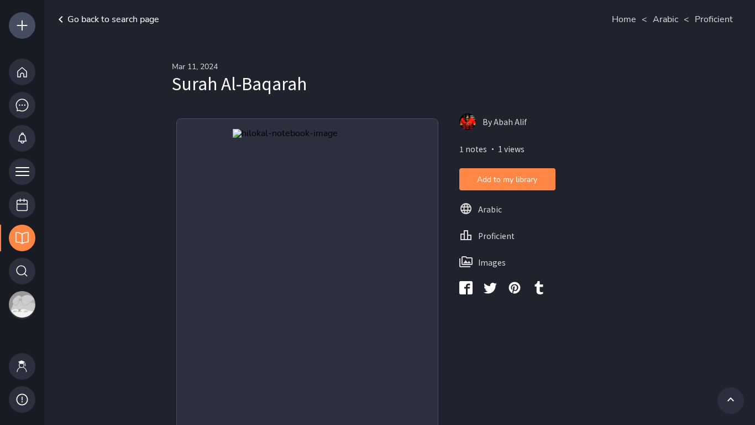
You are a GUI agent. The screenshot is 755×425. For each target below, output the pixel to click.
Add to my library (507, 179)
